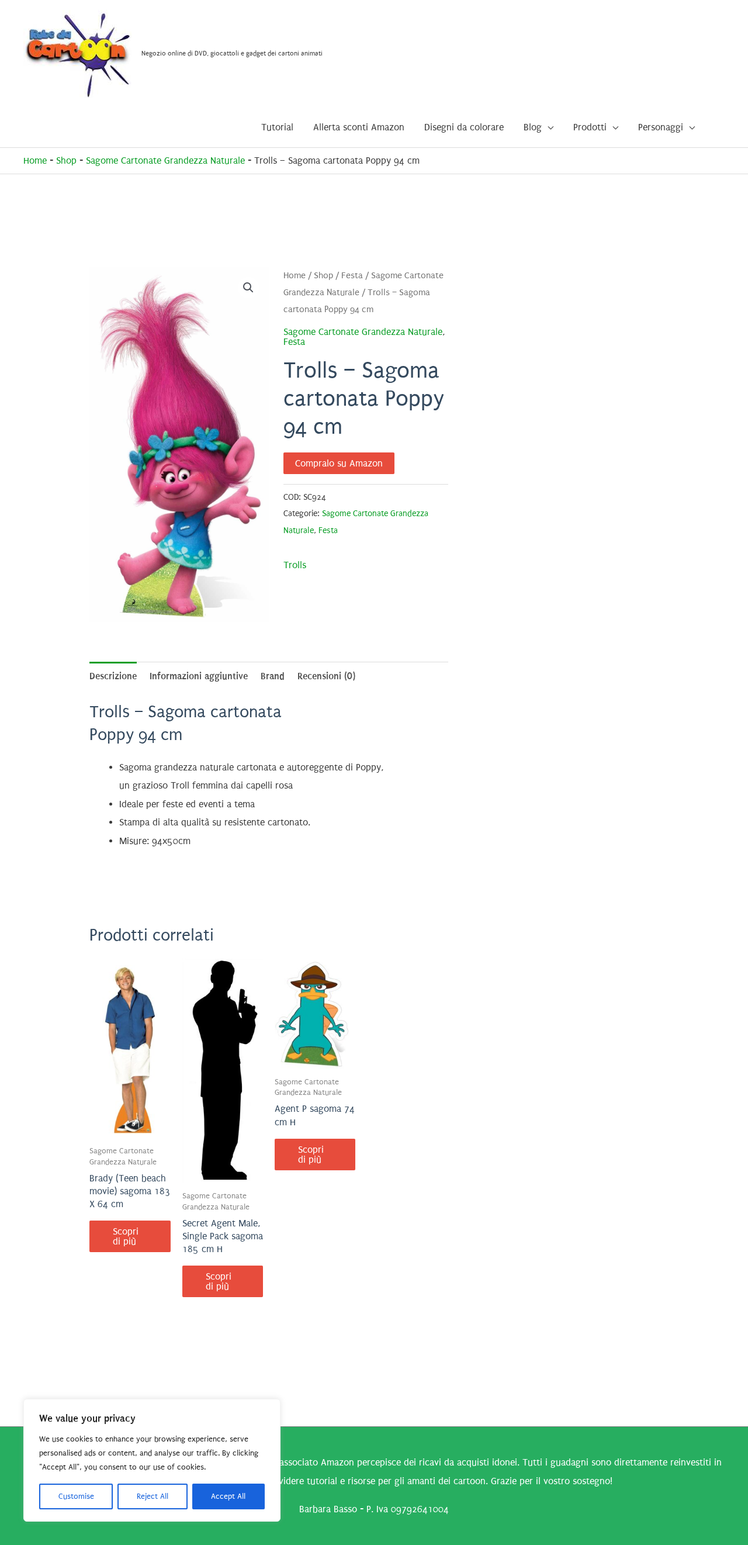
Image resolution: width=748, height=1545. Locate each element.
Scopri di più (125, 1236)
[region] (151, 1460)
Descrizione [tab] (113, 676)
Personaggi (660, 127)
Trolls (294, 565)
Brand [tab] (273, 676)
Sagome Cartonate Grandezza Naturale (165, 160)
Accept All (228, 1496)
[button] (248, 287)
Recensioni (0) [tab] (326, 676)
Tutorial (277, 127)
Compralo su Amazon (339, 463)
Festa (352, 276)
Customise (76, 1496)
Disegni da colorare (464, 127)
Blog (533, 127)
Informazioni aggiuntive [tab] (199, 676)
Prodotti (590, 127)
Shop (66, 160)
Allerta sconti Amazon (358, 127)
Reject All (152, 1496)
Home (35, 160)
